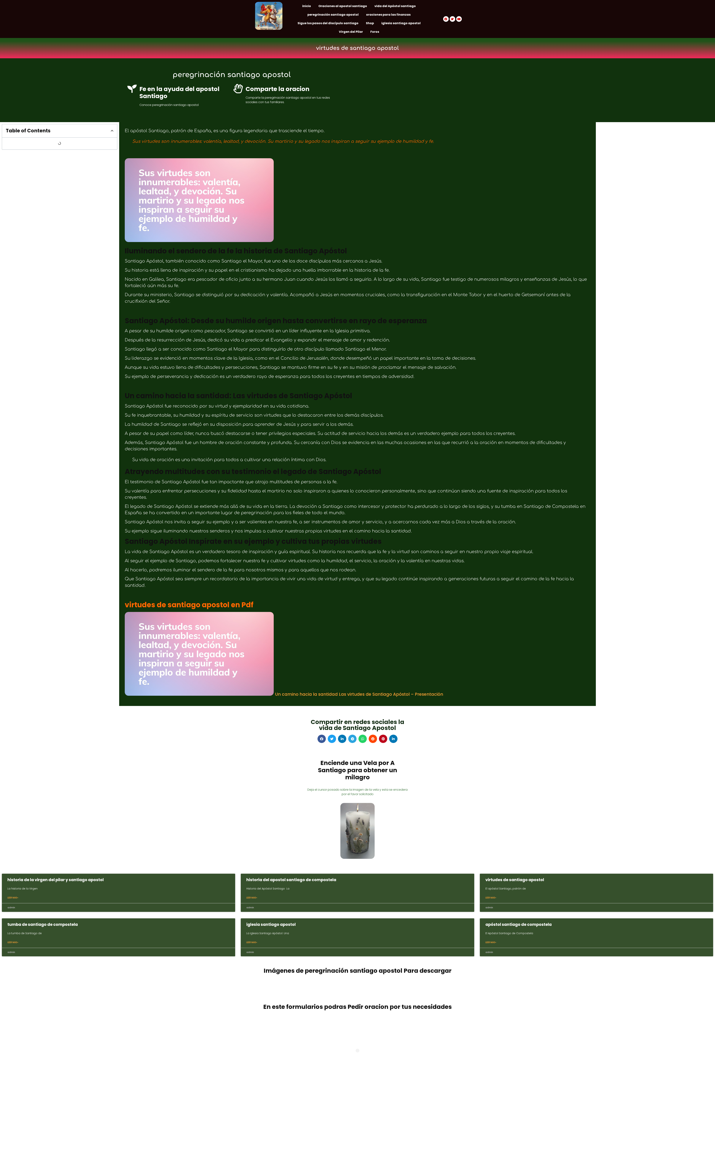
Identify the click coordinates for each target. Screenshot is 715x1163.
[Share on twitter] (332, 739)
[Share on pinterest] (383, 739)
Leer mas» (12, 897)
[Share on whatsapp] (362, 739)
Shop (370, 23)
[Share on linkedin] (342, 739)
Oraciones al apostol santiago (342, 6)
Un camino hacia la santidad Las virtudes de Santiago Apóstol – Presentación (359, 694)
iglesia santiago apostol (401, 23)
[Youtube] (459, 19)
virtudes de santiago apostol (514, 879)
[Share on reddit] (373, 739)
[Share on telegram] (352, 739)
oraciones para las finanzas (388, 14)
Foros (374, 32)
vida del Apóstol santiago (395, 6)
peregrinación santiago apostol (333, 14)
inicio (306, 6)
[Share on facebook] (321, 739)
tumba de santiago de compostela (42, 924)
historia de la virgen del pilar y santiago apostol (55, 879)
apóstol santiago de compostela (518, 924)
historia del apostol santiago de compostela (291, 879)
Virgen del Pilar (351, 32)
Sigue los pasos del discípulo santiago (328, 23)
